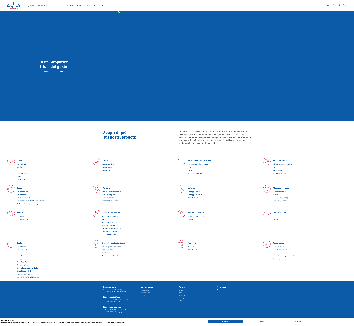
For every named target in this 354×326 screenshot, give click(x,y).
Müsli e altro (277, 170)
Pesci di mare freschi (280, 250)
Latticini (191, 188)
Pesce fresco (278, 243)
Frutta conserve (107, 167)
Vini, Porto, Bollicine (280, 201)
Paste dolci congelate (24, 274)
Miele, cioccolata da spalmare (283, 164)
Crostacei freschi (278, 247)
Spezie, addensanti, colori (111, 225)
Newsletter (144, 295)
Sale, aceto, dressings (109, 231)
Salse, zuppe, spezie (111, 212)
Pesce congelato (22, 192)
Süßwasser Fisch (279, 259)
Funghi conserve (23, 219)
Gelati (104, 253)
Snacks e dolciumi (196, 212)
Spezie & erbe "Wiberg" (110, 222)
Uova (274, 216)
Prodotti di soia (107, 204)
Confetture (276, 167)
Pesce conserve (22, 195)
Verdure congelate (108, 195)
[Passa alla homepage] (13, 5)
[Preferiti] (334, 5)
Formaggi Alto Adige (195, 195)
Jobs (180, 300)
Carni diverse (21, 164)
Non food (192, 243)
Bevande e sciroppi (279, 192)
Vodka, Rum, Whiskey (280, 198)
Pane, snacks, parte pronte (26, 253)
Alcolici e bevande (281, 188)
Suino (19, 176)
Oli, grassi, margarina (195, 173)
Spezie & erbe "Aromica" (110, 216)
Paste (19, 243)
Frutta (105, 160)
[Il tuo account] (339, 5)
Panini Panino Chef (24, 271)
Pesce (19, 188)
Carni (19, 160)
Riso (189, 167)
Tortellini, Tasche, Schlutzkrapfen (28, 277)
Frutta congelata (108, 164)
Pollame (275, 219)
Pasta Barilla (21, 247)
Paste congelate (22, 265)
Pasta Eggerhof (22, 262)
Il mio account (145, 290)
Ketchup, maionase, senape (111, 228)
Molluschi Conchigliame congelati (29, 204)
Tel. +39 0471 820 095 (109, 291)
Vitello (19, 167)
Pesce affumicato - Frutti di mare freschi (31, 201)
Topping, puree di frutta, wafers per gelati (116, 256)
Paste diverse (21, 259)
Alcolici (275, 195)
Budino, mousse (107, 250)
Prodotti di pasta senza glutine (27, 268)
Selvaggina (21, 179)
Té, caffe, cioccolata (279, 173)
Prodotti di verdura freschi (111, 192)
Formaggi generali (194, 192)
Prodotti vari (277, 253)
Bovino (19, 170)
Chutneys (105, 219)
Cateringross (182, 298)
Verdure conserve (108, 198)
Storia (180, 292)
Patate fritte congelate (110, 201)
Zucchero (191, 170)
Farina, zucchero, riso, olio (199, 160)
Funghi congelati (23, 216)
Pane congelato (22, 250)
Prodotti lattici (193, 198)
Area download (145, 292)
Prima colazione (280, 160)
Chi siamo (181, 290)
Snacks (190, 219)
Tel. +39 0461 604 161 (109, 312)
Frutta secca (106, 170)
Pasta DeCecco (22, 256)
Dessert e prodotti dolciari (113, 243)
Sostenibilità (182, 295)
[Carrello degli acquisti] (345, 5)
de (328, 5)
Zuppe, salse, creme (109, 234)
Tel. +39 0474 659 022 (109, 302)
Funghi (20, 212)
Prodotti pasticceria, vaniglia (112, 247)
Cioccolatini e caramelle (196, 216)
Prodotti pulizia (193, 250)
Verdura (106, 188)
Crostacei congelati (23, 198)
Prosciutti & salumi (23, 173)
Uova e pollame (279, 212)
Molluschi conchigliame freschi (284, 256)
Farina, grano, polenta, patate (198, 164)
